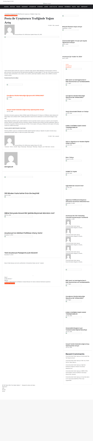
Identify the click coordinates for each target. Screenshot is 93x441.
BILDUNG (6, 6)
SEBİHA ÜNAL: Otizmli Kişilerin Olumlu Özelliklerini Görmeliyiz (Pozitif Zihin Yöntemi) (77, 372)
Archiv (3, 391)
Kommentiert (68, 67)
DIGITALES (12, 6)
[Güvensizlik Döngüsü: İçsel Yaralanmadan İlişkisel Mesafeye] (74, 317)
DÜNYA (11, 15)
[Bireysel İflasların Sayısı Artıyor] (70, 16)
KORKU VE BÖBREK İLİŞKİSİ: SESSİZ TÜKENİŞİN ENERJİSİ (76, 126)
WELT (78, 6)
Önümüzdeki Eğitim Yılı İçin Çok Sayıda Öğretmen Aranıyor (74, 41)
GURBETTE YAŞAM (71, 171)
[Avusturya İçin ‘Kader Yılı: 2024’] (70, 46)
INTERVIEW (40, 6)
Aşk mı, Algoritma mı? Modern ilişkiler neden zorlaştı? (77, 142)
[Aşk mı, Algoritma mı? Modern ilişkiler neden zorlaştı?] (74, 131)
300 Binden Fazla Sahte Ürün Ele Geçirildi (21, 193)
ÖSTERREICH (68, 6)
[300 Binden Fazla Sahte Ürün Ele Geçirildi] (18, 177)
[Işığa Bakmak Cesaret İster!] (74, 175)
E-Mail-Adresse (8, 278)
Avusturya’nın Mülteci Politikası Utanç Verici (23, 233)
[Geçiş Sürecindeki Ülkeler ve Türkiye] (74, 101)
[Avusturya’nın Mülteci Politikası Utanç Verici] (18, 217)
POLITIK (74, 6)
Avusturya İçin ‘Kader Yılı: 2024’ (72, 57)
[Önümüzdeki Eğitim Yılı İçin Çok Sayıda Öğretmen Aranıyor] (70, 30)
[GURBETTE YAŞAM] (74, 161)
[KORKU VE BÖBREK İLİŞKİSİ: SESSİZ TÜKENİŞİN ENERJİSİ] (74, 115)
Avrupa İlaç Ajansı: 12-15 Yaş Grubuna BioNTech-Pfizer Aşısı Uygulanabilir (78, 378)
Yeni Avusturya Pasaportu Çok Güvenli (20, 253)
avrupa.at (17, 34)
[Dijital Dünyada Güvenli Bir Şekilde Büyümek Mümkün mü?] (18, 197)
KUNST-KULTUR (53, 6)
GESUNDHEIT (25, 6)
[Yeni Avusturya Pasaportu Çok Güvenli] (18, 236)
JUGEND (46, 6)
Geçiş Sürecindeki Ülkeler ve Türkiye (77, 111)
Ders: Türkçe (70, 157)
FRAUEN (18, 6)
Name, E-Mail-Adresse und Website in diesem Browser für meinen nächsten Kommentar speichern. (28, 281)
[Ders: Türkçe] (74, 146)
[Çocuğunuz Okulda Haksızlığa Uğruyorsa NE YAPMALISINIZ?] (15, 85)
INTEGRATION (32, 6)
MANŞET (15, 15)
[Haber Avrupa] (47, 3)
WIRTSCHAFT (84, 6)
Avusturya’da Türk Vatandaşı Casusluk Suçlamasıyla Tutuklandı (77, 216)
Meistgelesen (69, 65)
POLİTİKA (18, 14)
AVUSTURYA (7, 15)
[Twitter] (0, 398)
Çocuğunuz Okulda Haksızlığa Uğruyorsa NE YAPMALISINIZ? (25, 95)
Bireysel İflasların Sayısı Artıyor (72, 27)
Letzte (67, 64)
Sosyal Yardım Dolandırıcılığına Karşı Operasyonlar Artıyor (25, 110)
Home (5, 14)
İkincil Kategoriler (11, 14)
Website (6, 280)
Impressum (4, 386)
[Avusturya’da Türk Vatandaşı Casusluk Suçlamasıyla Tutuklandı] (74, 205)
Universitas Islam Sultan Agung (73, 226)
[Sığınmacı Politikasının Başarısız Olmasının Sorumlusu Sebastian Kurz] (74, 189)
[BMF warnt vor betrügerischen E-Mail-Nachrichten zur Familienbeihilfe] (74, 69)
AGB (3, 388)
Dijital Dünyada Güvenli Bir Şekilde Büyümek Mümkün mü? (29, 213)
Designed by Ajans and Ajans (28, 385)
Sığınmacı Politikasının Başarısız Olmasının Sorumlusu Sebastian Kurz (77, 200)
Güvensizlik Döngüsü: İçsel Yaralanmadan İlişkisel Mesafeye (76, 329)
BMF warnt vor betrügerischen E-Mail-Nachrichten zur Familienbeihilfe (78, 80)
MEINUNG (60, 6)
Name (6, 277)
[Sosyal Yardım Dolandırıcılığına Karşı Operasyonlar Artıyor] (15, 99)
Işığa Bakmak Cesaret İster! (75, 186)
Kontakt (4, 389)
